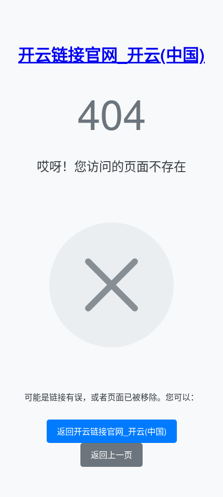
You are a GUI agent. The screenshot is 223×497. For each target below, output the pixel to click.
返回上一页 (111, 455)
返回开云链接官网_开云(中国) (111, 431)
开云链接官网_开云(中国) (111, 54)
